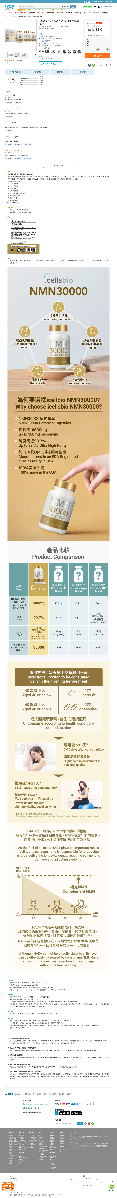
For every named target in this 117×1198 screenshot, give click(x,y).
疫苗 (61, 1137)
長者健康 (52, 1141)
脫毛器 (51, 1160)
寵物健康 (52, 1140)
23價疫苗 (21, 1138)
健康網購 (44, 1196)
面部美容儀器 (53, 1156)
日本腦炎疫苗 (22, 1149)
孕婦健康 (40, 1161)
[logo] (9, 10)
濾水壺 (31, 1141)
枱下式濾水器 (32, 1138)
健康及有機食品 (53, 1147)
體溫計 (21, 1159)
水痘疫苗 (21, 1146)
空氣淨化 (52, 1137)
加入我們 (44, 1194)
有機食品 (62, 1141)
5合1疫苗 (21, 1143)
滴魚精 (40, 1143)
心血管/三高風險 (13, 1144)
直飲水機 (31, 1135)
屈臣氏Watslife (42, 10)
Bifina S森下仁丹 (61, 10)
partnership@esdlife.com (77, 1139)
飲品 (51, 1149)
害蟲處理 (52, 1146)
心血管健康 (41, 1155)
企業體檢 (11, 1163)
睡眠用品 (52, 1144)
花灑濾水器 (32, 1144)
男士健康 (11, 1143)
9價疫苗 (21, 1137)
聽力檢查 (11, 1158)
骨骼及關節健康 (42, 1156)
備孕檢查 (11, 1147)
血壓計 (21, 1156)
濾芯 (30, 1146)
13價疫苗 (21, 1140)
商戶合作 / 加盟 (29, 1194)
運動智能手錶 (53, 1167)
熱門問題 (62, 1151)
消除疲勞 (53, 1094)
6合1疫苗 (21, 1144)
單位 (87, 39)
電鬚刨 (51, 1157)
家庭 (32, 1196)
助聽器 (21, 1162)
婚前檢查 (11, 1146)
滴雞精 (40, 1137)
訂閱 (80, 1123)
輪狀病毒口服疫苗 (23, 1147)
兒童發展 (11, 1161)
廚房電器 (52, 1138)
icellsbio (48, 26)
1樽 (88, 41)
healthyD (37, 1196)
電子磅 (21, 1160)
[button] (35, 55)
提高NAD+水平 (29, 1094)
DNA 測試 (11, 1155)
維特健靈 (51, 10)
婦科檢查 (11, 1137)
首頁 (10, 13)
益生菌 (40, 1138)
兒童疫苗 (21, 1135)
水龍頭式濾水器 (33, 1140)
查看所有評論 (58, 166)
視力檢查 (11, 1157)
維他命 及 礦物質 (42, 1146)
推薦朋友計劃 (108, 1)
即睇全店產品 (50, 63)
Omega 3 (40, 1144)
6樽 (88, 45)
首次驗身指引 (63, 1150)
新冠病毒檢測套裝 (13, 1141)
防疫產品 (52, 1143)
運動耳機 (52, 1169)
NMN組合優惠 (26, 10)
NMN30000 (18, 1094)
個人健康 (62, 1140)
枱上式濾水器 (32, 1137)
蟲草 (39, 1140)
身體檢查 (62, 1135)
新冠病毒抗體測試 (13, 1140)
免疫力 (46, 1094)
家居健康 (62, 1138)
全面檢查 (11, 1135)
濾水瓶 (31, 1143)
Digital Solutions (53, 1196)
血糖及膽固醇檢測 (23, 1157)
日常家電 (52, 1135)
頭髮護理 (40, 1159)
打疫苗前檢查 (12, 1138)
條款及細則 (51, 1194)
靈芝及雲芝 (41, 1141)
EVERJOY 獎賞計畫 (97, 1)
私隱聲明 (59, 1194)
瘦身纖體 (40, 1153)
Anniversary (25, 1196)
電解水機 (31, 1147)
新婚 (19, 1196)
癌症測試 (11, 1152)
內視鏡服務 (12, 1151)
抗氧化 (39, 1094)
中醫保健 (11, 1160)
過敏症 (10, 1149)
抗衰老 (69, 1094)
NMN (10, 1094)
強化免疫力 (41, 1148)
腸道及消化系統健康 (43, 1150)
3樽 (88, 43)
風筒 (51, 1159)
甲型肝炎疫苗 (22, 1141)
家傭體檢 (11, 1154)
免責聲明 (65, 1194)
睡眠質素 (61, 1094)
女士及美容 (41, 1151)
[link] (14, 1178)
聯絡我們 (37, 1194)
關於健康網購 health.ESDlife (16, 1194)
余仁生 (34, 10)
